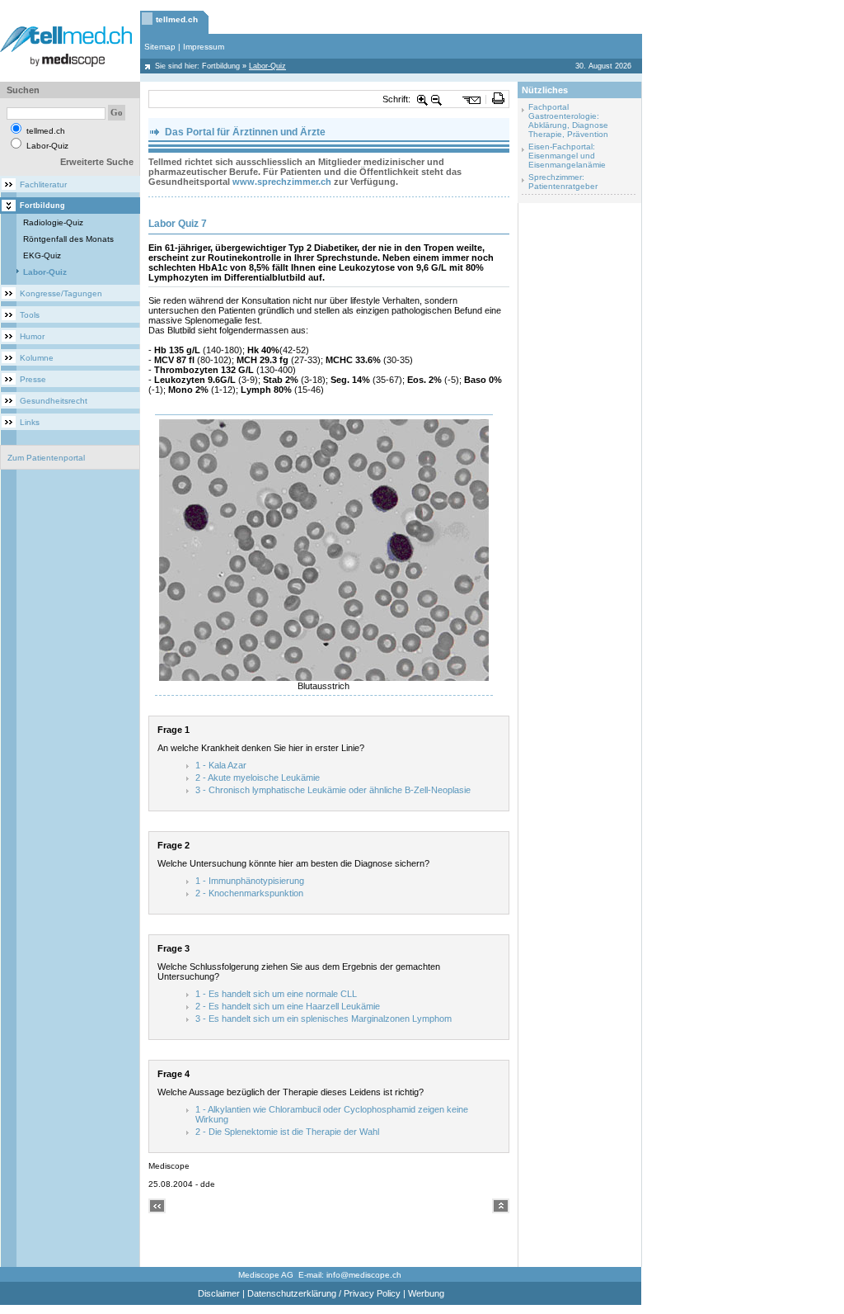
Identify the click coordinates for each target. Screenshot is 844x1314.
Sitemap (160, 46)
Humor (32, 336)
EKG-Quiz (42, 255)
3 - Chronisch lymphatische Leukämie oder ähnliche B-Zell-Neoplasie (333, 790)
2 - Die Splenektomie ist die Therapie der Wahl (287, 1132)
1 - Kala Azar (220, 765)
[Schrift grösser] (422, 99)
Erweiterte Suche (97, 162)
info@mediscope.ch (363, 1274)
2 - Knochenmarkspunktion (249, 893)
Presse (33, 379)
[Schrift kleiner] (436, 99)
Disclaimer (219, 1293)
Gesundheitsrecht (53, 400)
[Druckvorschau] (498, 99)
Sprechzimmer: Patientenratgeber (563, 182)
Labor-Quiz (45, 272)
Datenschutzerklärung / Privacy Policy (324, 1293)
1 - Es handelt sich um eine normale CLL (276, 994)
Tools (30, 314)
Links (30, 422)
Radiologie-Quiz (53, 222)
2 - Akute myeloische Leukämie (257, 777)
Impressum (203, 46)
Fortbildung (221, 66)
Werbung (426, 1293)
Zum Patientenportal (46, 457)
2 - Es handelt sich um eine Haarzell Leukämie (287, 1006)
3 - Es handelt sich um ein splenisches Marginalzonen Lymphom (323, 1018)
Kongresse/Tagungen (61, 293)
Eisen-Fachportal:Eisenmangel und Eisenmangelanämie (567, 155)
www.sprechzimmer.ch (281, 182)
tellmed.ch (177, 19)
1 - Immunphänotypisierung (249, 881)
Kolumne (37, 357)
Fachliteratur (43, 184)
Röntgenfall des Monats (68, 238)
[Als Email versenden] (472, 99)
